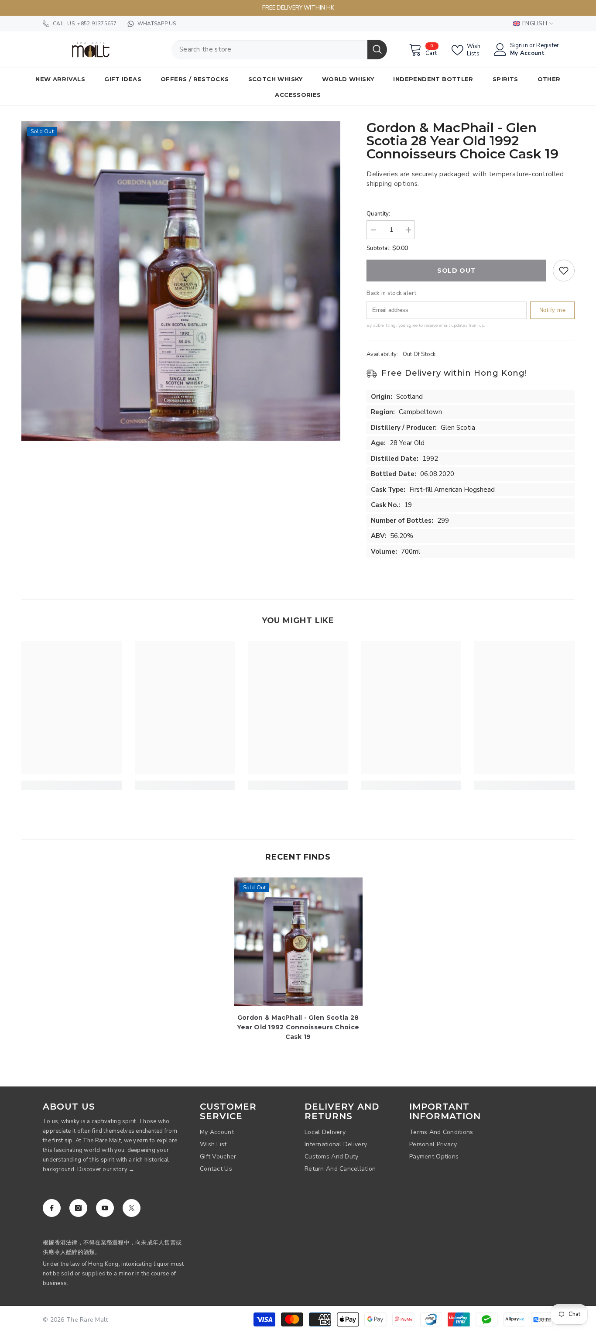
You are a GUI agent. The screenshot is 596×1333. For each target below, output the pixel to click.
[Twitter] (131, 1208)
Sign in (519, 45)
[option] (181, 281)
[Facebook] (52, 1208)
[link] (71, 785)
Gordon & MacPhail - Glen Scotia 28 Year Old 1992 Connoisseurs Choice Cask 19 (298, 1027)
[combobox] (269, 49)
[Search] (279, 49)
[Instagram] (78, 1208)
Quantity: (378, 214)
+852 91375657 (96, 23)
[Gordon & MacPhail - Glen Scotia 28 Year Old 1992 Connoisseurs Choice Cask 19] (298, 941)
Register (547, 45)
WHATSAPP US (156, 23)
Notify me (552, 310)
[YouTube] (105, 1208)
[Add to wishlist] (564, 270)
